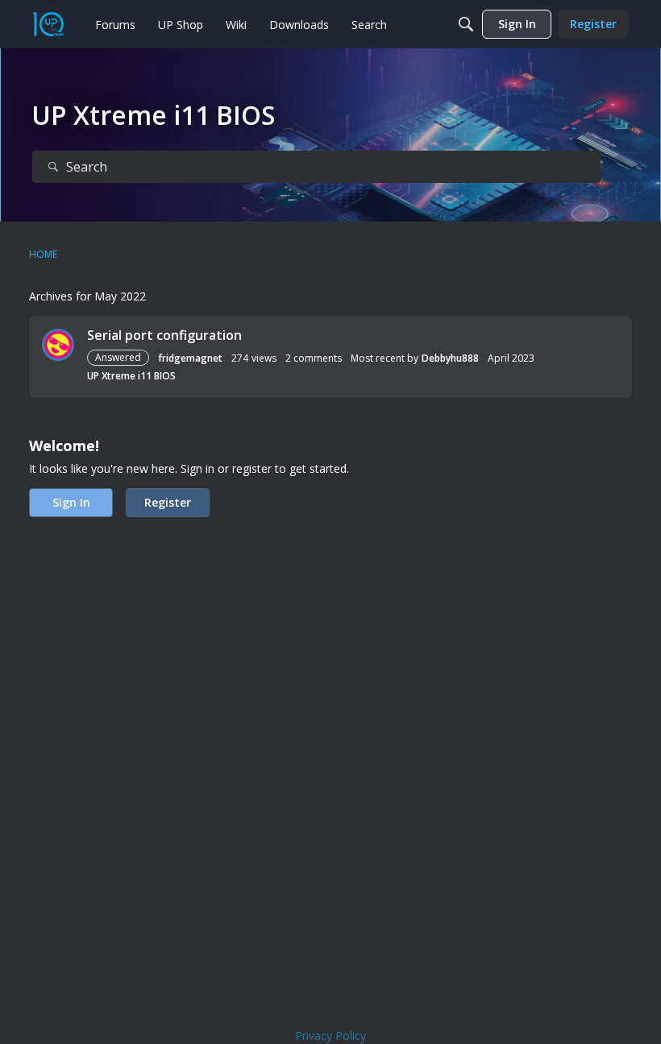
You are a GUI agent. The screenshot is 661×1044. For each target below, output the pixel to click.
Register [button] (167, 502)
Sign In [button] (71, 502)
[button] (58, 345)
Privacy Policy (330, 1035)
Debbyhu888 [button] (450, 358)
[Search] (465, 24)
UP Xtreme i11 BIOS (131, 376)
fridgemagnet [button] (190, 358)
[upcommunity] (48, 24)
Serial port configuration (164, 335)
